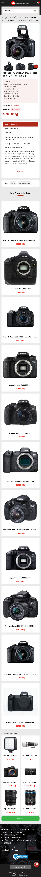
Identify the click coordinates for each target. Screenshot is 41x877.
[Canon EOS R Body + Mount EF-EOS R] (20, 701)
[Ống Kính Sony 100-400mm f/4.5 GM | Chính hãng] (30, 745)
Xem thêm (20, 818)
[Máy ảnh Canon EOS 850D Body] (20, 557)
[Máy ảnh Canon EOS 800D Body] (20, 364)
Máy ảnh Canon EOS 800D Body (20, 385)
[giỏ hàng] (38, 4)
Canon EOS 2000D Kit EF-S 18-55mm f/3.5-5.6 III (21, 674)
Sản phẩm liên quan (20, 193)
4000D (13, 183)
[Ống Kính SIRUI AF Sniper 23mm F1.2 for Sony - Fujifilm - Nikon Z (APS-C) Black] (30, 798)
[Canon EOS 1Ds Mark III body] (20, 268)
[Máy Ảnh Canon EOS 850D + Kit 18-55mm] (20, 605)
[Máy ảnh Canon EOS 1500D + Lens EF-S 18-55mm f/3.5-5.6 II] (20, 219)
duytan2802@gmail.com (12, 838)
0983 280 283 (9, 835)
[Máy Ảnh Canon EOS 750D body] (20, 412)
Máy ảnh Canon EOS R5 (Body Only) (20, 481)
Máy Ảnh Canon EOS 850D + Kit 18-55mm (20, 626)
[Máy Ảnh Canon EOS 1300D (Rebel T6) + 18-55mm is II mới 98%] (20, 509)
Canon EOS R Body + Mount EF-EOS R (20, 722)
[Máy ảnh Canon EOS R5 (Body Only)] (20, 460)
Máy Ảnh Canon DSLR (19, 17)
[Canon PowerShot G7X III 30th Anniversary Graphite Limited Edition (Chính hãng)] (30, 771)
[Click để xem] (20, 42)
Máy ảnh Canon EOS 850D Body (20, 578)
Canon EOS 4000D (24, 183)
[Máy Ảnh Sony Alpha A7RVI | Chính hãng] (11, 771)
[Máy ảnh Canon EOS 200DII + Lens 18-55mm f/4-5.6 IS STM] (20, 316)
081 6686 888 (20, 835)
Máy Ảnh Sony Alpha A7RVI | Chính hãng (18, 782)
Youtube (15, 850)
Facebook (5, 850)
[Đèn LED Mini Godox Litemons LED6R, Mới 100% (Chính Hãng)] (11, 745)
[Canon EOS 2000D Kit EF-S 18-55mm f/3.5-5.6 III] (20, 653)
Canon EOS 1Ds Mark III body (20, 289)
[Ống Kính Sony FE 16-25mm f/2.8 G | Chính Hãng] (11, 798)
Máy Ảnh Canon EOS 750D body (20, 433)
